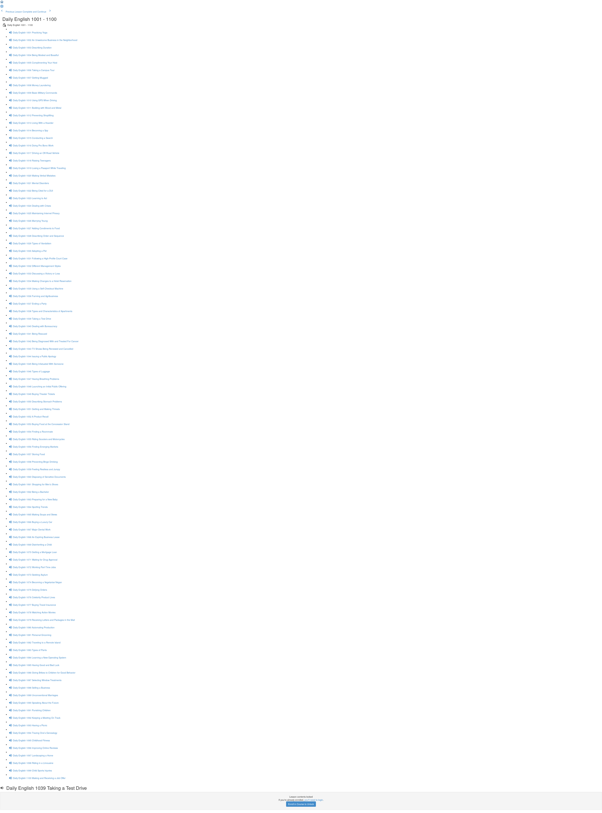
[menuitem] (2, 7)
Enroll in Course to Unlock (301, 804)
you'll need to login (313, 799)
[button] (2, 2)
